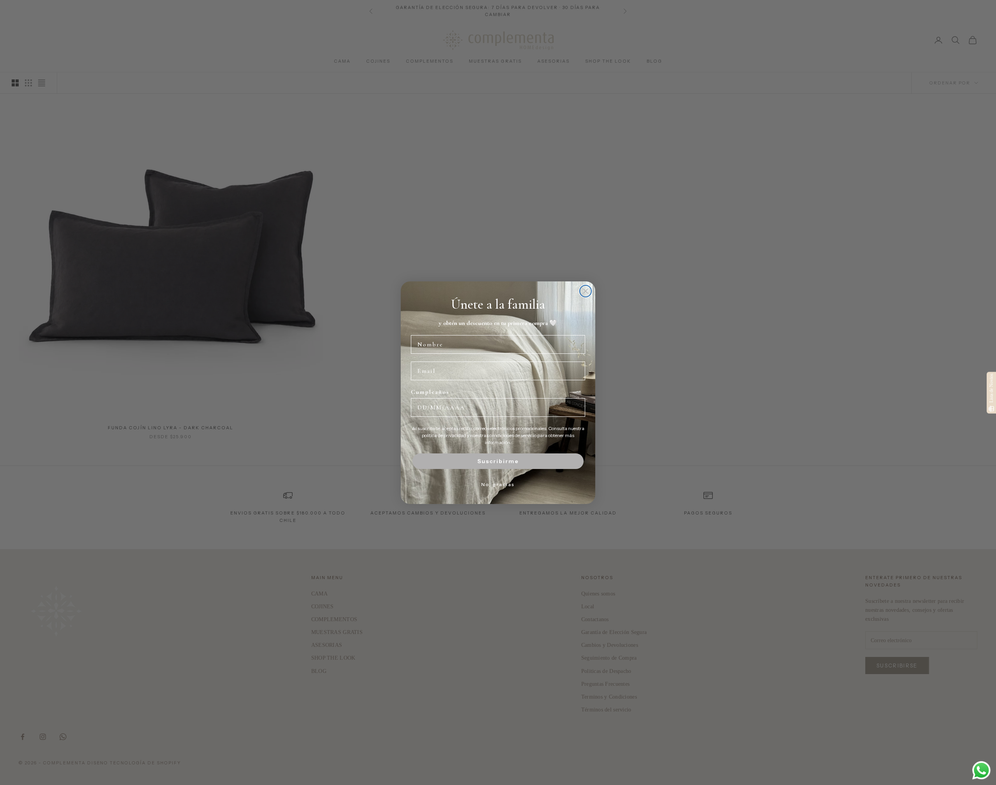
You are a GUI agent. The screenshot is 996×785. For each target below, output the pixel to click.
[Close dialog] (585, 291)
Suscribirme (498, 461)
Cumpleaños (430, 392)
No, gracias (498, 484)
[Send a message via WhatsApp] (981, 770)
